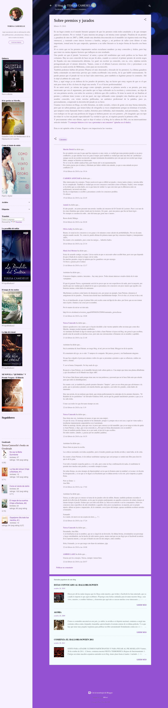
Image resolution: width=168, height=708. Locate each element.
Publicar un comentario (64, 567)
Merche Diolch (68, 149)
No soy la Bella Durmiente (16, 453)
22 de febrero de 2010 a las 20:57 (75, 561)
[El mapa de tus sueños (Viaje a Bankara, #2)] (5, 503)
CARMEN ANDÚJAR (71, 178)
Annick (65, 205)
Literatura (63, 139)
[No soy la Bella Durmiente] (6, 455)
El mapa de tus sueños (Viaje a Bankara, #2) (18, 501)
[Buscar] (149, 6)
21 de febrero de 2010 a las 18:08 (75, 316)
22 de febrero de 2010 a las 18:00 (75, 547)
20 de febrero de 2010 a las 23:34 (75, 243)
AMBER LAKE (69, 554)
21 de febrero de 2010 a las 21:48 (75, 337)
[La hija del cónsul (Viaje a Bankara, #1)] (6, 472)
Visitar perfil (16, 42)
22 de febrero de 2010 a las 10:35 (75, 436)
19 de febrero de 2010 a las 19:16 (75, 171)
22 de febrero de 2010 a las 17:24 (75, 520)
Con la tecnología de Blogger (101, 692)
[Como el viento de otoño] (6, 489)
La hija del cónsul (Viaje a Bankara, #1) (19, 470)
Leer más (142, 604)
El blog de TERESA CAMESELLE (74, 5)
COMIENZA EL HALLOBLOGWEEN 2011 (74, 639)
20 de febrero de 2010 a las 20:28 (75, 222)
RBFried (105, 697)
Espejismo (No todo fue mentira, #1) (19, 518)
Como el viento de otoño (19, 486)
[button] (145, 19)
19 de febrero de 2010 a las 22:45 (75, 198)
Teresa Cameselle (69, 323)
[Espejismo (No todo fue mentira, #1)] (6, 520)
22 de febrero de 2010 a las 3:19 (74, 407)
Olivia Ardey (68, 229)
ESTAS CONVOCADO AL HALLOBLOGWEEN (76, 584)
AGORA (57, 612)
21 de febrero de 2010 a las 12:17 (75, 265)
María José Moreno (70, 250)
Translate (18, 222)
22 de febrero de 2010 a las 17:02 (75, 487)
